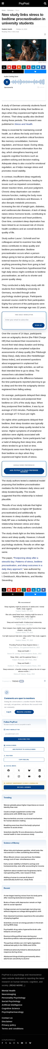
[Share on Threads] (13, 71)
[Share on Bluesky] (35, 71)
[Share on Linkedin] (33, 67)
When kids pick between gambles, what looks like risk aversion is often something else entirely (23, 851)
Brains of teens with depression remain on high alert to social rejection (22, 903)
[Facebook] (8, 770)
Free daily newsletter (24, 315)
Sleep (17, 10)
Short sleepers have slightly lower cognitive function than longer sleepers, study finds (24, 629)
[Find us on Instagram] (14, 1043)
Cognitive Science (11, 1008)
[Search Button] (45, 3)
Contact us (7, 1018)
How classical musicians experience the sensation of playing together (24, 917)
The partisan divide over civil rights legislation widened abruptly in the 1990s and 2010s (22, 944)
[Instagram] (19, 776)
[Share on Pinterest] (28, 67)
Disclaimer (7, 1021)
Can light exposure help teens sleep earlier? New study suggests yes (24, 637)
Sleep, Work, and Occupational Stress (23, 657)
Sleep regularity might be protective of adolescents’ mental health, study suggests (24, 608)
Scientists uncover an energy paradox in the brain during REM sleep (23, 924)
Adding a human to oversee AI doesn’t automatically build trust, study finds (19, 878)
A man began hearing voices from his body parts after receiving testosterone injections (23, 897)
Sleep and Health (23, 663)
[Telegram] (39, 776)
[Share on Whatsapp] (24, 67)
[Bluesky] (29, 770)
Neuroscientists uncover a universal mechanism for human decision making (23, 819)
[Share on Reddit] (19, 67)
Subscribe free (24, 739)
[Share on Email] (9, 67)
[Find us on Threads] (26, 1043)
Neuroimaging (9, 994)
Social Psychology (11, 1001)
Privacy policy (9, 1025)
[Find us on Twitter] (6, 1043)
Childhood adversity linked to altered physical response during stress (22, 951)
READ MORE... (17, 985)
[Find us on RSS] (18, 1043)
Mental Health (8, 991)
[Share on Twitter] (4, 67)
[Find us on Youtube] (22, 1043)
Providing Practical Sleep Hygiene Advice (23, 645)
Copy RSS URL (24, 759)
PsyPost (24, 3)
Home (4, 10)
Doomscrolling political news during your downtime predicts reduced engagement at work (23, 937)
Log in (8, 712)
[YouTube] (29, 776)
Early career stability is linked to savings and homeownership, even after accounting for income (24, 865)
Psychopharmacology (13, 1012)
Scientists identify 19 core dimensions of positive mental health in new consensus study (23, 833)
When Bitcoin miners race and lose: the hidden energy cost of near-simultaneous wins (22, 858)
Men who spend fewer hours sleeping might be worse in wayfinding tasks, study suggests (24, 615)
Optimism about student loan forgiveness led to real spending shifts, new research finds (23, 872)
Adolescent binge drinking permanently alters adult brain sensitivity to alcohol (22, 957)
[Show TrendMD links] (45, 681)
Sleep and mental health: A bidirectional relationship (24, 622)
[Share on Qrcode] (14, 67)
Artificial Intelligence (12, 1005)
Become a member (24, 712)
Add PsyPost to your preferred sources (24, 471)
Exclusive (10, 10)
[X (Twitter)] (19, 770)
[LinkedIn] (39, 770)
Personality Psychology (13, 998)
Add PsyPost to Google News (24, 749)
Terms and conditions (12, 1028)
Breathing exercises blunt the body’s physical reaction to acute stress (22, 826)
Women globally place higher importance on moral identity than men (24, 806)
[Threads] (8, 776)
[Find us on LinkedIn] (10, 1043)
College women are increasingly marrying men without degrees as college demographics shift (22, 910)
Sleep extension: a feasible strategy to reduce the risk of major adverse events (24, 670)
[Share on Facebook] (43, 67)
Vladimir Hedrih (7, 29)
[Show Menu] (3, 3)
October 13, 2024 (21, 29)
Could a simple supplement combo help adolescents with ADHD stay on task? (19, 813)
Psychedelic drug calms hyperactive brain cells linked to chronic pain (22, 930)
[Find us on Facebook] (2, 1043)
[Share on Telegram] (38, 67)
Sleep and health (23, 651)
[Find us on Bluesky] (30, 1043)
